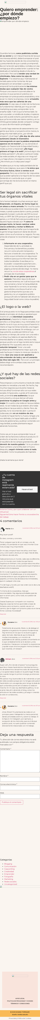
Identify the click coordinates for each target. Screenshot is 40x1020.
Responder (3, 614)
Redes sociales (10, 882)
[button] (34, 4)
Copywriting (9, 869)
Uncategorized (10, 884)
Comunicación (10, 866)
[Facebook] (17, 992)
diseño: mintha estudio (20, 1014)
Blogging (8, 864)
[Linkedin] (28, 992)
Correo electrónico (8, 784)
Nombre (4, 776)
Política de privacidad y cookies (20, 1001)
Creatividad (9, 872)
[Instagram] (12, 992)
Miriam (8, 659)
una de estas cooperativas (23, 271)
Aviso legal (20, 998)
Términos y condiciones (20, 1003)
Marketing (8, 879)
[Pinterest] (22, 992)
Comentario (5, 749)
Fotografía (8, 877)
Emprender (9, 874)
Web (2, 793)
